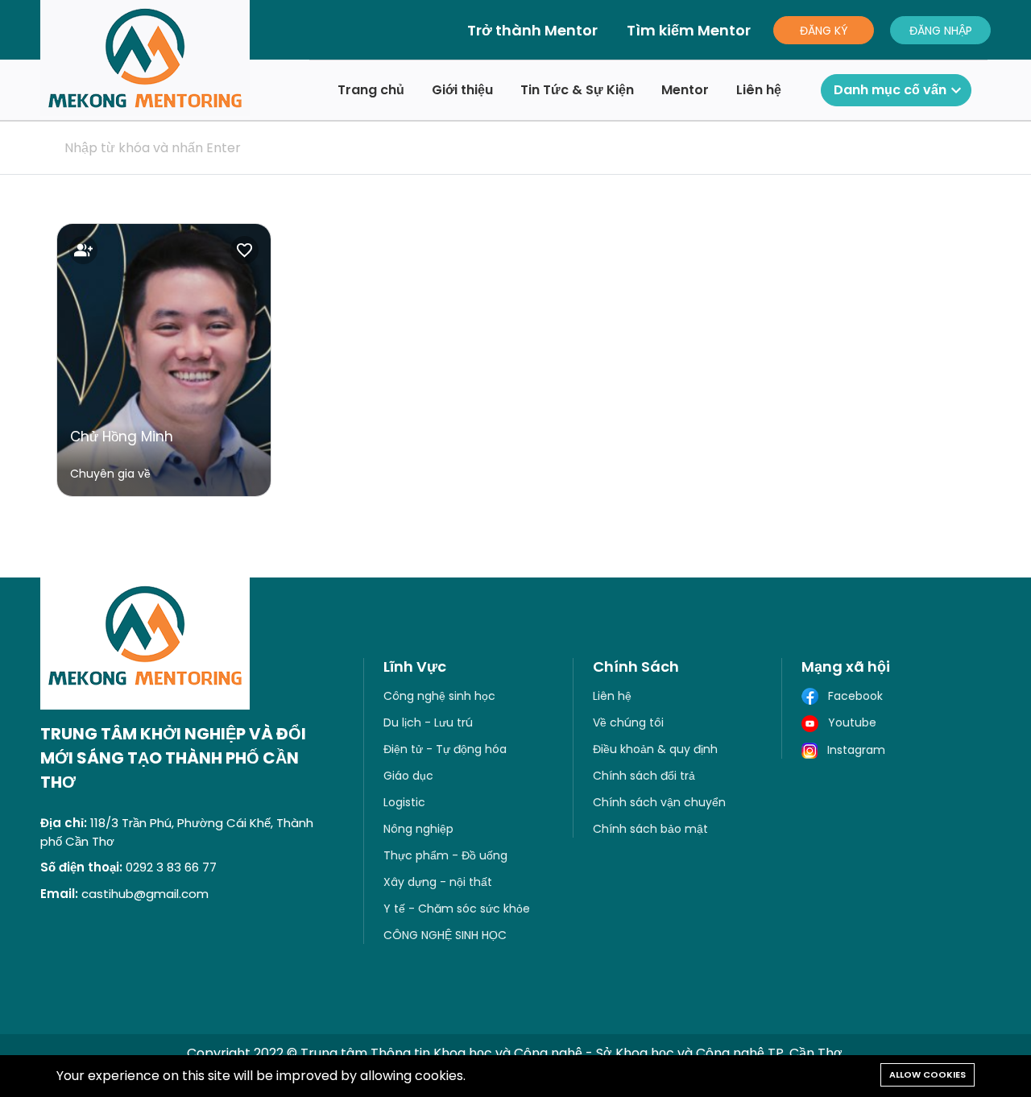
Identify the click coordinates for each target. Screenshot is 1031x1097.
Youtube (847, 722)
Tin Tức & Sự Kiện (577, 90)
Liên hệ (758, 90)
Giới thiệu (462, 90)
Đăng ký (823, 31)
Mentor (685, 90)
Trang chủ (370, 90)
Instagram (851, 750)
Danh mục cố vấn (900, 90)
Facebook (850, 696)
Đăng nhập (940, 31)
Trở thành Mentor (532, 30)
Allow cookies (927, 1074)
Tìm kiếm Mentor (689, 30)
